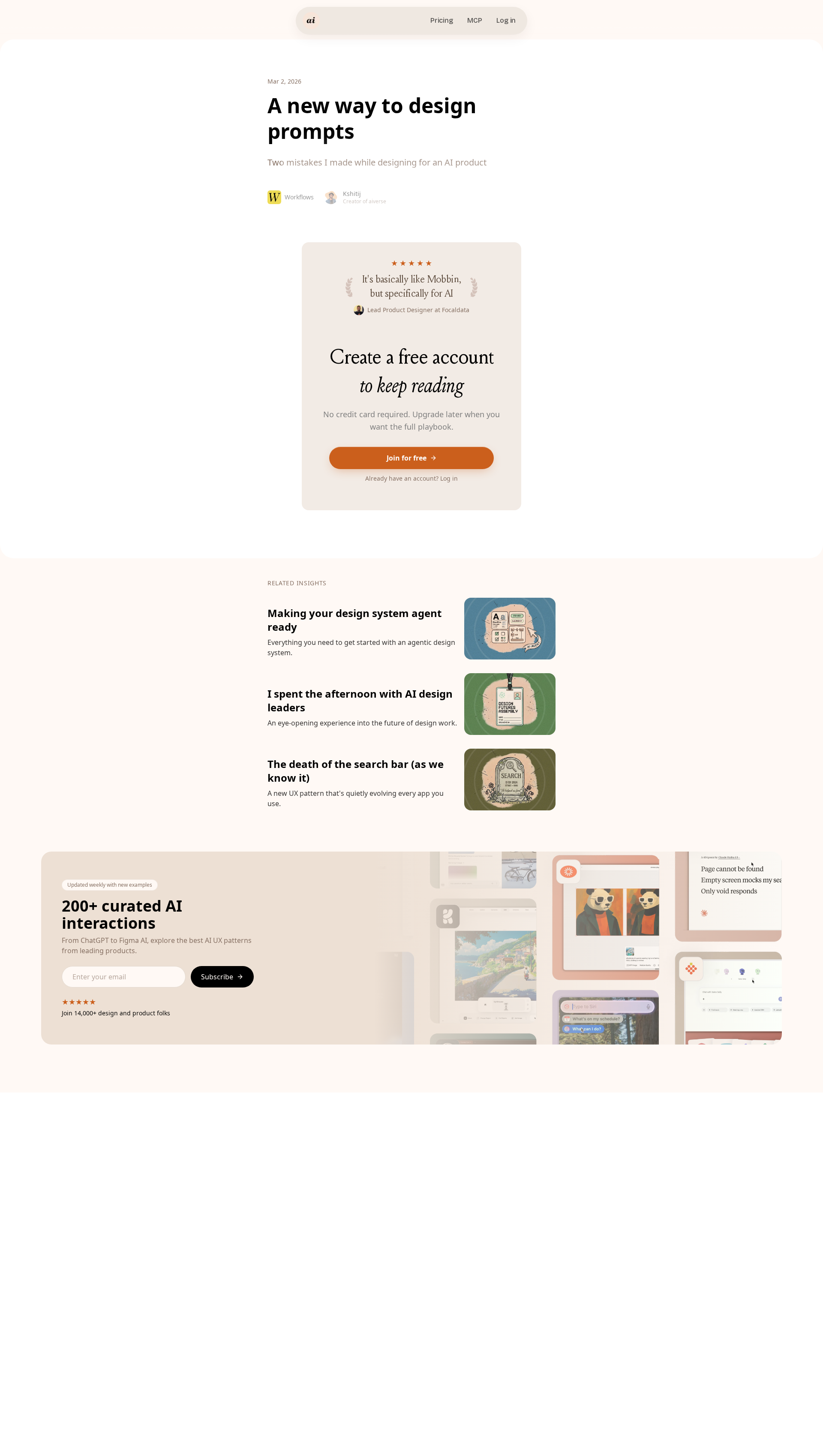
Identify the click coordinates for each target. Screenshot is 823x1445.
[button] (411, 628)
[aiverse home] (311, 20)
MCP (474, 20)
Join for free (407, 458)
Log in (506, 20)
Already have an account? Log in (411, 478)
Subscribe (217, 976)
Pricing (441, 20)
